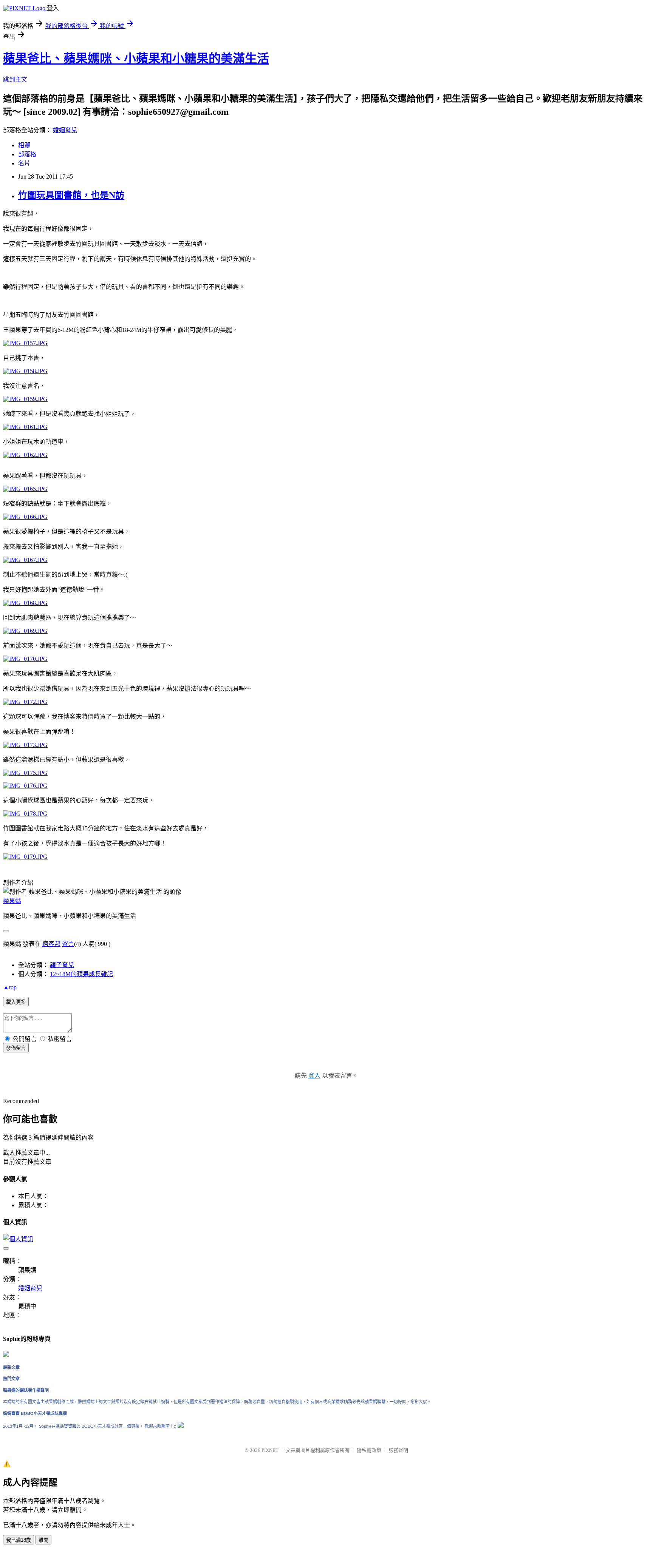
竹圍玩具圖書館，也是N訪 (71, 195)
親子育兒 (62, 965)
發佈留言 (16, 1048)
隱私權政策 (369, 1450)
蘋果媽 (12, 901)
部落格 (27, 154)
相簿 (24, 145)
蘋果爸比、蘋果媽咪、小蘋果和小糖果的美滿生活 (136, 58)
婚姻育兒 (65, 130)
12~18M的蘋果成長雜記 (81, 974)
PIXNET (270, 1450)
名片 (24, 163)
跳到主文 (15, 79)
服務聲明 (398, 1450)
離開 (43, 1540)
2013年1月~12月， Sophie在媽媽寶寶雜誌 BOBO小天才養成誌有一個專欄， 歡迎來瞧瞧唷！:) (90, 1426)
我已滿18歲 (18, 1540)
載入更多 (16, 1002)
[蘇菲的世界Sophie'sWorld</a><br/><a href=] (6, 1355)
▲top (10, 987)
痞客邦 (51, 944)
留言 (68, 944)
